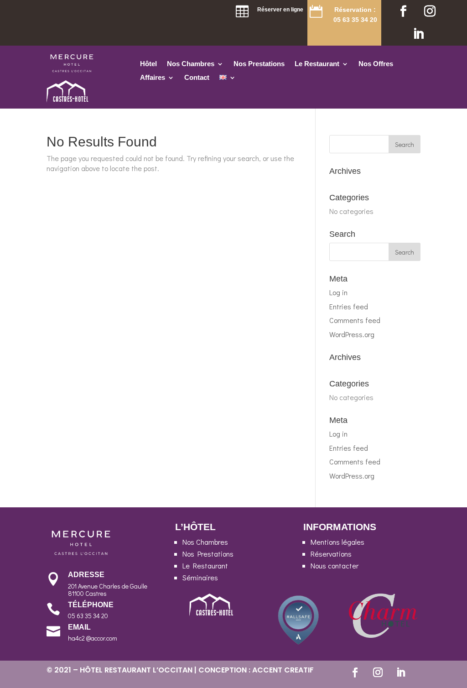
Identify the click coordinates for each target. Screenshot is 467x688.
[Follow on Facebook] (403, 11)
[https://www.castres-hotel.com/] (68, 99)
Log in (338, 292)
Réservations (331, 553)
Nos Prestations (259, 64)
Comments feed (354, 320)
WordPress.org (351, 334)
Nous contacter (334, 565)
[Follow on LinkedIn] (418, 34)
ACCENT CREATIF (283, 670)
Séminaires (200, 577)
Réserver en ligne (280, 9)
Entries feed (348, 306)
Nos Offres (375, 64)
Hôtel (148, 64)
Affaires (152, 77)
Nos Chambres (190, 64)
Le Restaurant (317, 64)
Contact (196, 77)
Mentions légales (337, 542)
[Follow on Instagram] (429, 11)
